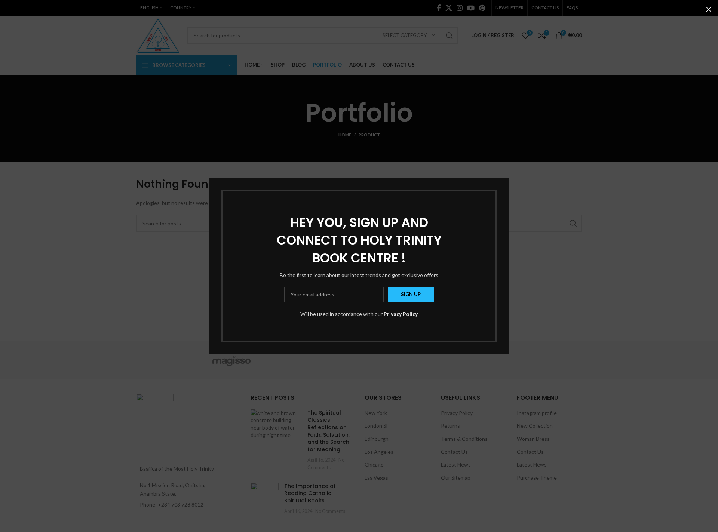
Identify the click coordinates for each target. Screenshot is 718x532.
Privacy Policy (401, 314)
